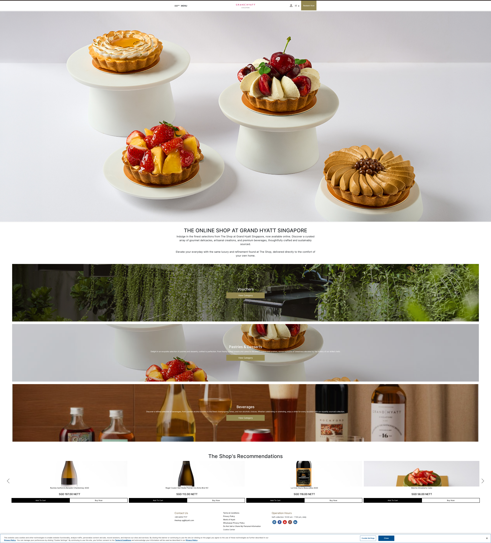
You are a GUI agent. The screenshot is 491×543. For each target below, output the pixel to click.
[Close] (487, 538)
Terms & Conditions (231, 513)
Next (481, 479)
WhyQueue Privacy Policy (234, 523)
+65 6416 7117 (181, 517)
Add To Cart (47, 500)
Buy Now (105, 500)
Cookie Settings (368, 538)
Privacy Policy (229, 516)
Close (386, 538)
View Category (245, 295)
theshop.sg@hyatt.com (184, 520)
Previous (7, 479)
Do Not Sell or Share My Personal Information (242, 526)
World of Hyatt (229, 519)
